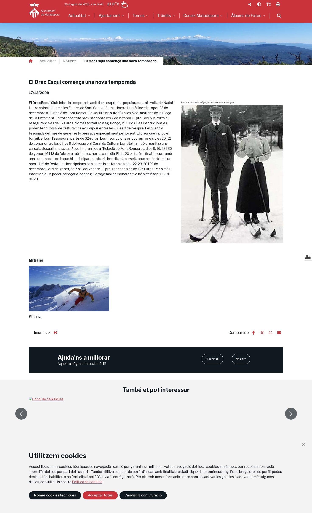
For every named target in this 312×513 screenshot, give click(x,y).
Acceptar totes (100, 495)
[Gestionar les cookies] (308, 257)
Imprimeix (42, 333)
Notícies (70, 61)
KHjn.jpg (35, 316)
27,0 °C (113, 4)
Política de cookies (87, 482)
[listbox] (80, 15)
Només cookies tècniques (55, 495)
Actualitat (48, 61)
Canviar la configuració (143, 495)
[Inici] (44, 10)
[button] (232, 174)
